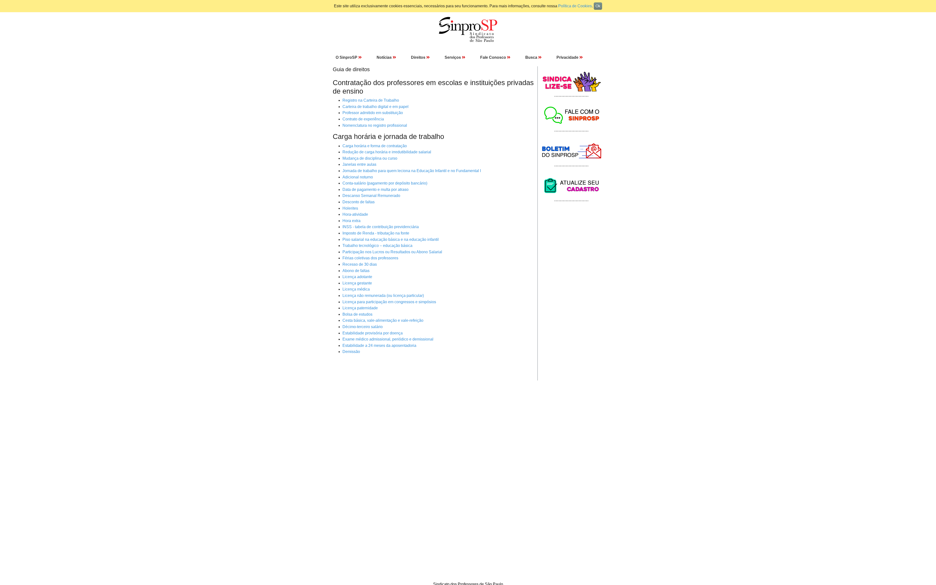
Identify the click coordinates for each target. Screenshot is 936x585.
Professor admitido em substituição (372, 113)
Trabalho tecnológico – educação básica (377, 246)
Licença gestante (357, 283)
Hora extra (351, 221)
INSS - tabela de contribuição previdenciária (380, 227)
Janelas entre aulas (359, 164)
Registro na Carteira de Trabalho (370, 100)
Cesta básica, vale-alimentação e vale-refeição (382, 320)
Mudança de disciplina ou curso (369, 158)
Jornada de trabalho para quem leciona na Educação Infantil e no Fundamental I (411, 171)
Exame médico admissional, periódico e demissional (387, 339)
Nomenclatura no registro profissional (374, 125)
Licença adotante (357, 277)
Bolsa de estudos (357, 314)
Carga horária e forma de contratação (374, 146)
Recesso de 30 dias (359, 264)
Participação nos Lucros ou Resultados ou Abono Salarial (392, 252)
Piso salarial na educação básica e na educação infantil (390, 239)
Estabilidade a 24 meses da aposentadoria (379, 345)
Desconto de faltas (358, 202)
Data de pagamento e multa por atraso (375, 189)
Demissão (351, 352)
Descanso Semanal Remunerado (371, 196)
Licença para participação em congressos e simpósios (389, 302)
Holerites (350, 208)
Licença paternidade (360, 308)
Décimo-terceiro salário (362, 327)
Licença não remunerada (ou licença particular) (383, 295)
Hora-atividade (355, 214)
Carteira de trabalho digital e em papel (375, 107)
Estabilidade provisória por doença (372, 333)
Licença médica (356, 289)
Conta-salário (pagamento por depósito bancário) (384, 183)
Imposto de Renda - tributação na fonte (375, 233)
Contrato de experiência (363, 119)
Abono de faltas (356, 271)
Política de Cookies (575, 6)
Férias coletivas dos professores (370, 258)
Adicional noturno (357, 177)
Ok (597, 6)
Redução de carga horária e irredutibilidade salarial (386, 152)
